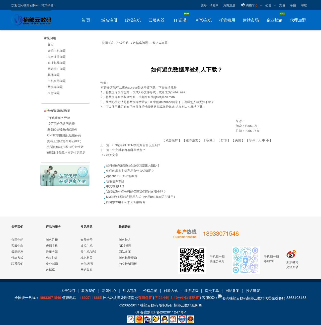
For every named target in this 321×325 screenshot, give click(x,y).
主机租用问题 (57, 80)
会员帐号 (87, 239)
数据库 (50, 269)
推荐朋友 (192, 140)
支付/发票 (87, 263)
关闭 (238, 140)
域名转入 (125, 239)
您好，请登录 (210, 5)
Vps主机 (51, 257)
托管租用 (227, 20)
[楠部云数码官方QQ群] (173, 319)
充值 (282, 5)
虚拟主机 (133, 20)
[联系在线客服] (156, 319)
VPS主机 (204, 20)
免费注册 (229, 5)
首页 (51, 44)
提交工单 (212, 290)
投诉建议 (253, 290)
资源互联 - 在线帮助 (115, 42)
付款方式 (17, 257)
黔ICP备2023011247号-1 (167, 311)
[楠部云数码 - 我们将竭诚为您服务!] (31, 20)
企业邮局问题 (57, 62)
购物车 (252, 5)
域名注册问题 (57, 56)
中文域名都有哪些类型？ (128, 149)
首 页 (85, 20)
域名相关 (87, 257)
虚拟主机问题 (57, 50)
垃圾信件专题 (115, 181)
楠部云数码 (149, 304)
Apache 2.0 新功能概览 (121, 176)
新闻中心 (109, 290)
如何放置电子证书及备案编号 (125, 202)
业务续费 (191, 290)
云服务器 (156, 20)
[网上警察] (147, 319)
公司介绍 (17, 239)
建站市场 (251, 20)
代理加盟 (298, 20)
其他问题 (54, 74)
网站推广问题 (57, 68)
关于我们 (68, 290)
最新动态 (17, 251)
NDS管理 (125, 245)
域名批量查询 (128, 257)
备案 (293, 5)
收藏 (209, 140)
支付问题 (54, 93)
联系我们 (17, 263)
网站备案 (87, 269)
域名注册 (109, 20)
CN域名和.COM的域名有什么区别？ (136, 145)
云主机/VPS (88, 251)
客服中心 (17, 245)
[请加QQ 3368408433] (165, 319)
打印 (224, 140)
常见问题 (130, 290)
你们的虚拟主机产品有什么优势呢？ (130, 170)
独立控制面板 (128, 263)
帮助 (304, 5)
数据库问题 (55, 87)
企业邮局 (52, 263)
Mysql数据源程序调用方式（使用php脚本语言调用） (141, 196)
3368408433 (295, 297)
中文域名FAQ (115, 186)
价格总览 (150, 290)
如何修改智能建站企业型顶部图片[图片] (132, 165)
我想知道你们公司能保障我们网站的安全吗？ (136, 191)
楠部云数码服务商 (188, 304)
